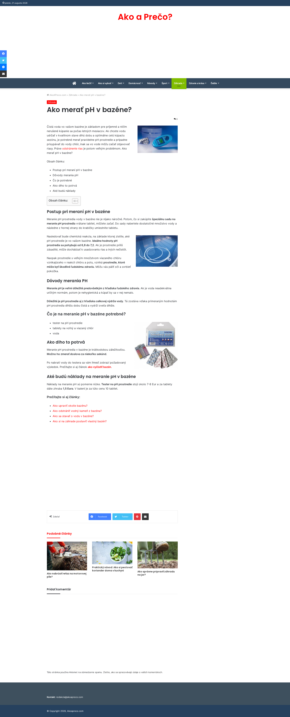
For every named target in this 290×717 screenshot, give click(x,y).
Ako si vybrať (104, 83)
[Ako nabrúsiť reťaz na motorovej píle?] (67, 556)
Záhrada (178, 83)
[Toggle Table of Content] (73, 201)
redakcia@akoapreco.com (69, 697)
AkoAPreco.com (57, 95)
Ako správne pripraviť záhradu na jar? (156, 573)
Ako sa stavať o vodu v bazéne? (73, 416)
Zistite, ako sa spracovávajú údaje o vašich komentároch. (133, 672)
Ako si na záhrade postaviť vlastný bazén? (80, 421)
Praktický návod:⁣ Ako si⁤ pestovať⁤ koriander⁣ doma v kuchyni (112, 569)
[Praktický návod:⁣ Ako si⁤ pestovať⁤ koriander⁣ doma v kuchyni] (112, 553)
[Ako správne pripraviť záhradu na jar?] (157, 555)
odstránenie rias (72, 148)
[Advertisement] (145, 53)
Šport (164, 83)
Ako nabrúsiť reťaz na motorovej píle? (66, 575)
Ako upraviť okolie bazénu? (70, 405)
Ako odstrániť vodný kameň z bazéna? (77, 411)
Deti (120, 83)
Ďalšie (214, 83)
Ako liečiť (86, 83)
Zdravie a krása (196, 83)
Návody (151, 83)
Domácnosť (135, 83)
